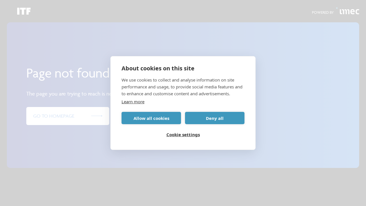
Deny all (215, 118)
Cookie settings (183, 134)
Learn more (133, 101)
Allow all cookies (151, 118)
